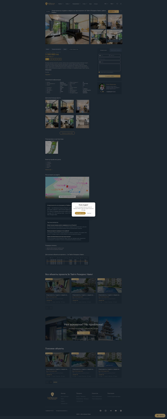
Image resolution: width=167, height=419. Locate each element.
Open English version (80, 213)
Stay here (89, 213)
